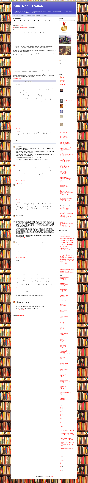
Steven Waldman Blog (63, 379)
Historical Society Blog (63, 340)
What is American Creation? (30, 15)
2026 (61, 407)
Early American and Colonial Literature (65, 156)
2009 (61, 469)
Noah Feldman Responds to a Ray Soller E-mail (67, 439)
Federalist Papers (62, 159)
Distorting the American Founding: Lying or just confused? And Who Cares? (67, 94)
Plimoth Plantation (62, 291)
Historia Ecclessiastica (63, 338)
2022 (61, 412)
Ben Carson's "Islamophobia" (65, 431)
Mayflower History (62, 187)
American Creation (28, 5)
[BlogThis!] (28, 81)
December (62, 423)
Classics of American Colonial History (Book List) (67, 147)
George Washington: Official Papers (65, 161)
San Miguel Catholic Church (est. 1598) (65, 264)
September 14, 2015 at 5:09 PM (20, 287)
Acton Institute (62, 207)
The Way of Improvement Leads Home (65, 392)
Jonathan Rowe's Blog (63, 347)
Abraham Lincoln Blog (63, 305)
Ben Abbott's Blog (62, 312)
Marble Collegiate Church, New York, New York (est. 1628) (67, 261)
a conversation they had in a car (23, 27)
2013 (61, 463)
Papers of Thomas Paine (63, 190)
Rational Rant (62, 368)
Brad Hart (62, 76)
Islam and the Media (63, 345)
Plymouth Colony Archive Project (65, 191)
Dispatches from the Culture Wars (64, 330)
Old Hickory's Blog (62, 357)
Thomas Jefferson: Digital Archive (65, 201)
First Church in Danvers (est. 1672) (65, 249)
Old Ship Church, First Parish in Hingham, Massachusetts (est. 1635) (66, 263)
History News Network (63, 341)
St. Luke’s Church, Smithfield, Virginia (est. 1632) (67, 268)
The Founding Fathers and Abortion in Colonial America (66, 97)
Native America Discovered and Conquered (66, 353)
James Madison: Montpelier (64, 285)
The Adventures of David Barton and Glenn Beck (67, 449)
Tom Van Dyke (18, 145)
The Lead (61, 387)
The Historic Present (63, 385)
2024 (61, 410)
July (61, 452)
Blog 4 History (62, 315)
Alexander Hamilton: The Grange (64, 277)
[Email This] (27, 81)
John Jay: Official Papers (63, 172)
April (61, 456)
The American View (63, 225)
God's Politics (62, 336)
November (62, 425)
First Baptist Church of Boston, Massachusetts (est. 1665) (67, 243)
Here (14, 27)
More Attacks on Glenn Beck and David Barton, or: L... (67, 443)
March (62, 457)
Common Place (62, 327)
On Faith (61, 358)
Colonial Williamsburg (63, 278)
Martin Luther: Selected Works (64, 184)
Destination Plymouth (63, 279)
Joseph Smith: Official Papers (64, 176)
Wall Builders (62, 227)
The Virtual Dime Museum (63, 391)
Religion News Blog (62, 374)
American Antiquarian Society (64, 209)
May (61, 454)
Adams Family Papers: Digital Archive (65, 132)
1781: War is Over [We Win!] (68, 122)
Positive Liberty (62, 364)
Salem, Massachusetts (63, 294)
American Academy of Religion (64, 208)
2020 (61, 415)
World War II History (63, 403)
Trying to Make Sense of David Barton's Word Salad (67, 445)
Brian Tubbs (62, 77)
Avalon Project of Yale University (64, 141)
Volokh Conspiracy (62, 398)
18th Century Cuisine (63, 301)
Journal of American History (64, 177)
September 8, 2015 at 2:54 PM (20, 199)
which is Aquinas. (25, 29)
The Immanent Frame (63, 386)
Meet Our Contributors (20, 15)
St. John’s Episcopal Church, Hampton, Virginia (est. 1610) (67, 266)
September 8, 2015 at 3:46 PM (20, 216)
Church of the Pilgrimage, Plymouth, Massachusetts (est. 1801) (65, 237)
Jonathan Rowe (63, 78)
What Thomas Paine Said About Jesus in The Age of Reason (68, 100)
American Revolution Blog (63, 310)
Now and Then (62, 356)
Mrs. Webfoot (18, 163)
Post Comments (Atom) (20, 315)
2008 (61, 470)
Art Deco (17, 131)
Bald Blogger (62, 311)
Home (14, 15)
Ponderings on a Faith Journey (64, 363)
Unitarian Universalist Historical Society (65, 226)
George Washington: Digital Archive (65, 160)
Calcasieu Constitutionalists (64, 324)
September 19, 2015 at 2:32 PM (20, 309)
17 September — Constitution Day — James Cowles (67, 436)
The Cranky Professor (63, 383)
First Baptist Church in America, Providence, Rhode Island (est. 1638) (66, 241)
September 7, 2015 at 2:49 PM (20, 160)
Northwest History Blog (63, 354)
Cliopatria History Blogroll (63, 148)
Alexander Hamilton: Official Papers (65, 135)
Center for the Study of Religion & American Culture (66, 214)
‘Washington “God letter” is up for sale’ (69, 115)
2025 (61, 408)
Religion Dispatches (62, 371)
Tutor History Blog (62, 394)
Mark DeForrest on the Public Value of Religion (67, 429)
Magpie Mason (63, 80)
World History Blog (62, 401)
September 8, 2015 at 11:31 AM (20, 180)
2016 (61, 421)
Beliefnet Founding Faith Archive (64, 142)
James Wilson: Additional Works (64, 167)
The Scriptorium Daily (63, 389)
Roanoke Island (62, 292)
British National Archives (63, 145)
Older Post (53, 313)
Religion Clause (62, 370)
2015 (61, 422)
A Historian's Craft (62, 304)
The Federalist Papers (63, 199)
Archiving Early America (63, 138)
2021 (61, 414)
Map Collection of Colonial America (65, 182)
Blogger (52, 476)
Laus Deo (65, 109)
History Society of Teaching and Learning (66, 216)
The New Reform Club (19, 25)
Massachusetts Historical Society (64, 217)
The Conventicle (62, 382)
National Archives (62, 188)
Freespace (61, 335)
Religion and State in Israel (64, 369)
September (62, 427)
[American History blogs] (64, 32)
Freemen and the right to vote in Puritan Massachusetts (65, 120)
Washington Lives (62, 400)
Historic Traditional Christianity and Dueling (67, 433)
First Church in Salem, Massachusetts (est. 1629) (67, 250)
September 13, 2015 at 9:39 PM (20, 257)
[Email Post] (25, 81)
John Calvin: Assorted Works (64, 170)
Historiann (61, 339)
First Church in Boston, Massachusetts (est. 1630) (67, 244)
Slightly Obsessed (62, 376)
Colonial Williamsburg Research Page (65, 151)
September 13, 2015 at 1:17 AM (20, 237)
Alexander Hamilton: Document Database (66, 133)
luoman (46, 476)
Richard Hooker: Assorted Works (64, 194)
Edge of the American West (64, 333)
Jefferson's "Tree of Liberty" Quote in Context (69, 89)
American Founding (62, 306)
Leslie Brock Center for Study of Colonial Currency (66, 180)
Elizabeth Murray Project (63, 157)
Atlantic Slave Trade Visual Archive (65, 139)
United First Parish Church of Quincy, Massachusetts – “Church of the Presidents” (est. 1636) (67, 272)
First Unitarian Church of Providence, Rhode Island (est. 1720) (66, 256)
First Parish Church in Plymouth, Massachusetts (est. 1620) (66, 252)
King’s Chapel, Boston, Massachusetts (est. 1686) (67, 259)
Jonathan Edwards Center (63, 173)
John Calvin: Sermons (63, 171)
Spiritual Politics (62, 377)
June (61, 453)
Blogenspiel (61, 317)
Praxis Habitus (62, 365)
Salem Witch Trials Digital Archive (65, 195)
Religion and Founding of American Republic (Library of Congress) (66, 193)
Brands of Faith (62, 323)
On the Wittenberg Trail (63, 359)
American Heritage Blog (63, 307)
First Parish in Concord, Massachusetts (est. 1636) (67, 254)
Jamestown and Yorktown (63, 286)
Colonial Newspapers (63, 150)
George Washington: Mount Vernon (65, 282)
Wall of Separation (62, 399)
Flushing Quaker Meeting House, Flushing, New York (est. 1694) (67, 258)
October (62, 426)
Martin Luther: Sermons (63, 185)
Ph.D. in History (62, 362)
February (62, 459)
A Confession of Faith (64, 446)
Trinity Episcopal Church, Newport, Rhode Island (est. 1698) (67, 270)
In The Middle (62, 344)
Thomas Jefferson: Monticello (64, 295)
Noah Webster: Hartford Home (64, 288)
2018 (61, 418)
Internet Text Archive (63, 165)
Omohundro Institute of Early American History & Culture (67, 219)
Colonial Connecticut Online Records (65, 149)
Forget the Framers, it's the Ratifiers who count (67, 430)
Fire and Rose (62, 334)
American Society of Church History (65, 212)
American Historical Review (64, 137)
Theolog (61, 393)
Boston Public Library (63, 144)
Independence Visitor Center (64, 284)
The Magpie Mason (62, 388)
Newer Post (15, 313)
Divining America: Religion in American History (67, 154)
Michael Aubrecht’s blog (63, 300)
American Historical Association (64, 210)
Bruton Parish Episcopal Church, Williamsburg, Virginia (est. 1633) (66, 234)
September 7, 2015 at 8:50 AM (20, 128)
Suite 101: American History (64, 380)
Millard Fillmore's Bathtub (63, 351)
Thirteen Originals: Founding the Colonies (66, 200)
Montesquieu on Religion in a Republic (68, 105)
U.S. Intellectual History (63, 395)
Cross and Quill (62, 328)
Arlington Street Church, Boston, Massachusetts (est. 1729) (66, 232)
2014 (61, 462)
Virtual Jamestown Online (63, 296)
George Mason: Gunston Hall (64, 280)
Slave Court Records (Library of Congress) (66, 198)
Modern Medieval (62, 352)
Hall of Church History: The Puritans (65, 162)
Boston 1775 (61, 321)
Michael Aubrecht (63, 81)
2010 (61, 467)
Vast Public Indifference (63, 397)
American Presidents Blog (63, 309)
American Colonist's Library (64, 136)
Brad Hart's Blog (62, 322)
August (62, 450)
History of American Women (64, 342)
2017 (61, 419)
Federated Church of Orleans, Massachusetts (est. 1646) (67, 239)
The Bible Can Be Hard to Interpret (66, 438)
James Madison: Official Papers (64, 166)
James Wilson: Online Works (64, 168)
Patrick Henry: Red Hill (63, 289)
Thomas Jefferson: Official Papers (64, 203)
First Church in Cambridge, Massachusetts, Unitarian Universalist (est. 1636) (66, 246)
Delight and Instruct (62, 329)
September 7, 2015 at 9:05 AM (20, 136)
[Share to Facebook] (30, 81)
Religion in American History (64, 373)
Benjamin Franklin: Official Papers (65, 143)
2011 (61, 466)
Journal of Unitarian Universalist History (65, 178)
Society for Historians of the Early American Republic (66, 224)
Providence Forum (62, 222)
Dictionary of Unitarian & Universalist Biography (67, 153)
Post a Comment (17, 311)
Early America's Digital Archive (64, 155)
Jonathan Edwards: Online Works (64, 174)
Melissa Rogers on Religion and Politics (65, 350)
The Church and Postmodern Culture (65, 381)
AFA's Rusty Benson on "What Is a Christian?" (67, 434)
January (62, 460)
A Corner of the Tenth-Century (64, 303)
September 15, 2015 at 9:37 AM (20, 296)
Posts (61, 58)
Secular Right (62, 375)
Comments (61, 60)
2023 (61, 411)
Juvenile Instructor (62, 348)
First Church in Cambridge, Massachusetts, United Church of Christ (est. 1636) (67, 248)
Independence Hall (62, 283)
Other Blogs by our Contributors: (41, 15)
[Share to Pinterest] (31, 81)
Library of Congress (62, 181)
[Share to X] (29, 81)
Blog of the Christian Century (64, 316)
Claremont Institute (62, 215)
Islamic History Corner (63, 346)
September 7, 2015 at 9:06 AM (20, 141)
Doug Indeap (18, 220)
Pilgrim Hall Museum (63, 290)
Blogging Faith (62, 318)
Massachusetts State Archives (64, 186)
